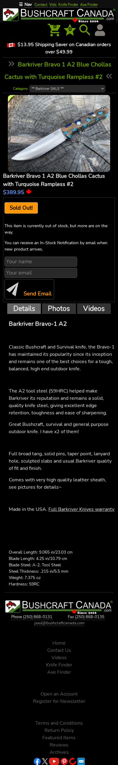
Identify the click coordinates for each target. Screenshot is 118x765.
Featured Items (59, 737)
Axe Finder (89, 4)
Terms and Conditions (59, 723)
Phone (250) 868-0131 (31, 617)
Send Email (36, 293)
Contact (41, 4)
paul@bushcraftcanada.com (59, 623)
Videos (94, 308)
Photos (59, 308)
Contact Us (59, 650)
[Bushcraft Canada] (59, 15)
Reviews (59, 745)
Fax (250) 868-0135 (86, 617)
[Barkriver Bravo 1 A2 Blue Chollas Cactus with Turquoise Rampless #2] (59, 133)
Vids (53, 4)
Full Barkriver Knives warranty (81, 509)
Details (24, 308)
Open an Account (59, 694)
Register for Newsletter (59, 701)
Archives (59, 752)
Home (59, 643)
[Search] (85, 30)
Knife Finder (68, 4)
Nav (28, 4)
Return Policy (59, 730)
